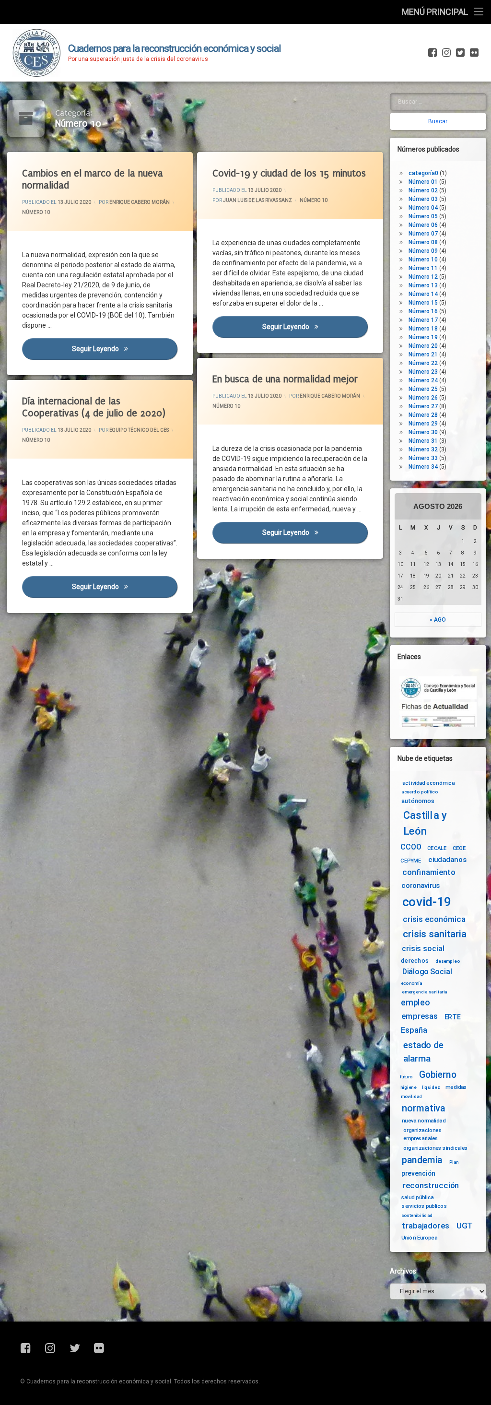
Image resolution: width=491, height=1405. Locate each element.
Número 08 (423, 242)
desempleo (447, 961)
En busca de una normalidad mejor (285, 379)
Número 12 (423, 276)
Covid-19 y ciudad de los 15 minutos (289, 173)
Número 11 (423, 268)
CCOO (410, 847)
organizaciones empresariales (422, 1134)
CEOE (459, 848)
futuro (406, 1076)
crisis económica (434, 919)
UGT (464, 1226)
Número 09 (423, 251)
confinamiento (429, 872)
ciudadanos (447, 860)
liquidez (431, 1087)
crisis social (423, 949)
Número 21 (423, 354)
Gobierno (437, 1074)
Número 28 (423, 415)
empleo (415, 1003)
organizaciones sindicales (435, 1148)
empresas (419, 1017)
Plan (454, 1162)
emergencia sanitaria (424, 991)
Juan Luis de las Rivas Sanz (257, 200)
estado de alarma (423, 1052)
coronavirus (420, 886)
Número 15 (423, 302)
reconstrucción (431, 1186)
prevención (418, 1173)
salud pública (417, 1196)
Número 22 (423, 363)
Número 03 (423, 199)
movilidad (411, 1096)
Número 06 (423, 225)
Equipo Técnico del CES (139, 430)
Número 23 (423, 371)
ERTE (452, 1017)
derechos (415, 960)
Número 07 (423, 233)
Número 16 (423, 311)
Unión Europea (419, 1237)
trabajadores (425, 1226)
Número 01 (423, 181)
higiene (408, 1087)
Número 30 (423, 432)
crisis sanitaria (434, 934)
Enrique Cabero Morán (139, 202)
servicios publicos (424, 1206)
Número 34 (423, 466)
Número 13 (423, 285)
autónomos (417, 800)
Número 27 (423, 406)
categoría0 (423, 173)
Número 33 (423, 458)
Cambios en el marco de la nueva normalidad (92, 179)
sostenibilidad (417, 1215)
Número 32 (423, 449)
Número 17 (423, 320)
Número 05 (423, 216)
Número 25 (423, 389)
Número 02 (423, 190)
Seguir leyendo (124, 349)
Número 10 (36, 212)
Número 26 (423, 397)
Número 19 (423, 337)
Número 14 (423, 294)
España (414, 1030)
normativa (423, 1107)
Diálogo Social (427, 971)
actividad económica (428, 782)
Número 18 (423, 328)
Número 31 (423, 440)
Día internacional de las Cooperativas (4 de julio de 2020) (93, 407)
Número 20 (423, 345)
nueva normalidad (423, 1120)
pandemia (422, 1160)
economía (411, 983)
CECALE (437, 848)
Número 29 (423, 423)
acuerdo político (419, 792)
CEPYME (410, 860)
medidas (456, 1087)
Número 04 (423, 207)
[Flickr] (473, 52)
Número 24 (423, 380)
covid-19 (427, 901)
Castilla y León (425, 823)
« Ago (438, 619)
